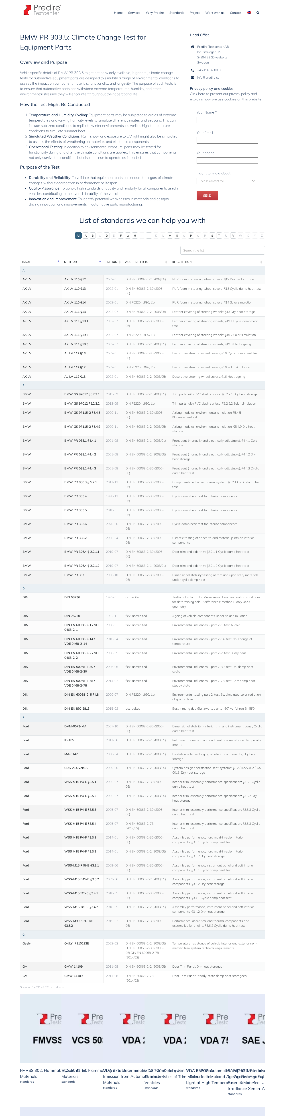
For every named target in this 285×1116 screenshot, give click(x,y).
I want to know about (213, 173)
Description (182, 262)
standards (27, 1081)
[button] (257, 12)
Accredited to (137, 262)
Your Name (207, 112)
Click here (197, 94)
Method (70, 262)
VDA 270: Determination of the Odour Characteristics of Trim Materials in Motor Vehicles (183, 1076)
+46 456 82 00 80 (209, 70)
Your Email (205, 132)
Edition (111, 262)
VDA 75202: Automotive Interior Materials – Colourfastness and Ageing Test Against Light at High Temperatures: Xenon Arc (225, 1076)
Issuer (27, 262)
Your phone (205, 153)
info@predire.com (209, 78)
